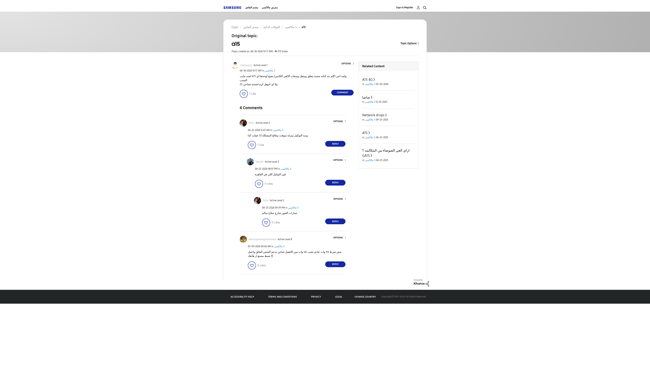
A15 (365, 133)
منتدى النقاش (251, 7)
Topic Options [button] (408, 43)
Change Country (365, 296)
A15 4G (367, 80)
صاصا (366, 97)
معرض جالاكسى (270, 7)
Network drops (373, 115)
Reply (335, 143)
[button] (348, 63)
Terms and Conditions (282, 296)
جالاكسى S (270, 70)
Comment (342, 92)
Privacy (316, 296)
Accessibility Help (242, 296)
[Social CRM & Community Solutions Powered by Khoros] (421, 282)
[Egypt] (232, 7)
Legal (338, 296)
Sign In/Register (404, 7)
